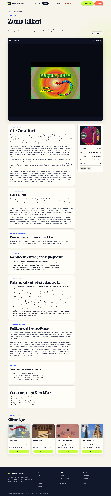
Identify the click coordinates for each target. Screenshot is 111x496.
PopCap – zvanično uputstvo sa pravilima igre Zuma (28, 375)
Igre (35, 3)
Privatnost (86, 475)
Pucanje (45, 3)
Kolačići (85, 478)
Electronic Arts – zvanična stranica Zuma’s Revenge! (28, 377)
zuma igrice (83, 168)
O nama (62, 475)
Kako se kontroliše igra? (18, 399)
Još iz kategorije (97, 33)
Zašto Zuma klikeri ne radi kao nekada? (22, 405)
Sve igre (39, 475)
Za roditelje (63, 483)
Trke (39, 3)
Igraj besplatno (19, 451)
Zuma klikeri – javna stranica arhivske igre (25, 373)
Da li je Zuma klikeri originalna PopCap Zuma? (24, 403)
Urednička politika (65, 478)
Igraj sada (99, 3)
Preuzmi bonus (87, 3)
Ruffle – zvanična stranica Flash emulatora (25, 379)
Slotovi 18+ (68, 3)
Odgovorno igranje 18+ (89, 481)
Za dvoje (52, 3)
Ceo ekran (98, 40)
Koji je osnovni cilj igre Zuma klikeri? (21, 397)
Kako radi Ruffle (64, 481)
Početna (9, 11)
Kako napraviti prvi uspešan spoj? (21, 401)
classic (89, 168)
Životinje (59, 3)
